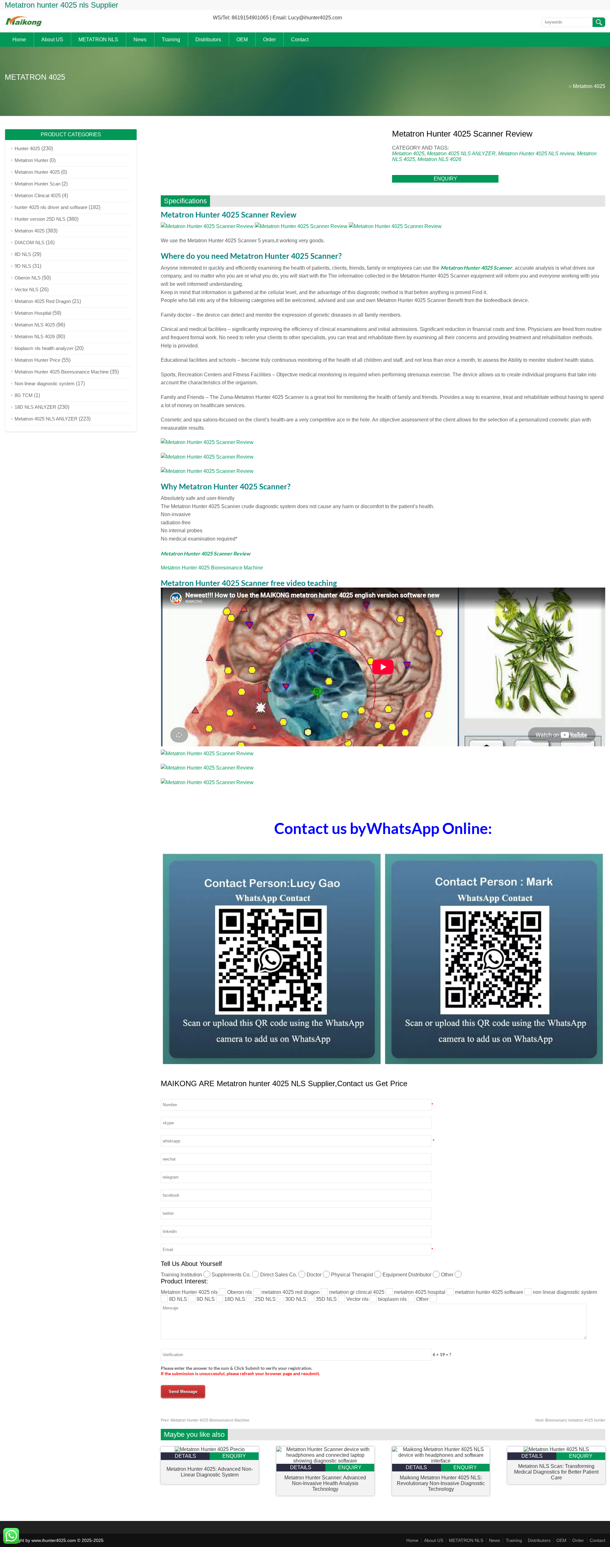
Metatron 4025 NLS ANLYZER (461, 153)
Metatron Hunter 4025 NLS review (536, 153)
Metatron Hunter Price (37, 360)
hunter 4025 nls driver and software (51, 207)
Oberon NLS (28, 277)
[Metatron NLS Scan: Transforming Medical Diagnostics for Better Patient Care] (556, 1449)
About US (52, 39)
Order (269, 39)
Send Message (183, 1391)
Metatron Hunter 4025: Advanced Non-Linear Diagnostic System (209, 1471)
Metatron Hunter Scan (37, 183)
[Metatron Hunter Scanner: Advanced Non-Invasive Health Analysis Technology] (325, 1460)
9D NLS (23, 266)
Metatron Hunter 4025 (37, 172)
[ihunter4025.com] (24, 26)
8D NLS (23, 254)
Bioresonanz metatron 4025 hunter (570, 1420)
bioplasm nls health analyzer (44, 348)
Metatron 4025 (589, 86)
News (139, 39)
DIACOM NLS (29, 242)
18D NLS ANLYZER (35, 407)
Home (19, 39)
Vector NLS (26, 289)
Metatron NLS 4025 (35, 324)
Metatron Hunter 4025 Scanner (476, 268)
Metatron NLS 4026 (439, 159)
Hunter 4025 (27, 148)
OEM (242, 39)
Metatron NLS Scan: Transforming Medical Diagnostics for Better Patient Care (556, 1471)
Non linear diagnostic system (45, 383)
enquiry (445, 178)
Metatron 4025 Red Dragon (43, 301)
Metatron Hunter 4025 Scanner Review (205, 553)
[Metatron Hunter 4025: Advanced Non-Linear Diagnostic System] (210, 1449)
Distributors (208, 39)
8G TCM (24, 395)
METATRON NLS (98, 39)
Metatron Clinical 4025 (38, 195)
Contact (299, 39)
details (185, 1456)
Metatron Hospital (33, 313)
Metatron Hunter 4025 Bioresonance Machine (212, 567)
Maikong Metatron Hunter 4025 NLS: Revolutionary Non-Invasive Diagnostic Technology (441, 1483)
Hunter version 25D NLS (40, 219)
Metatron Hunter (31, 160)
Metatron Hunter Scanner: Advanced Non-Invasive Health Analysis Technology (325, 1483)
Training (171, 39)
